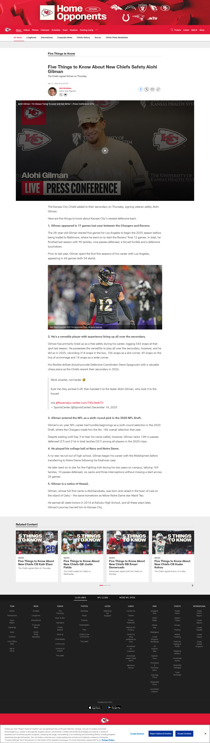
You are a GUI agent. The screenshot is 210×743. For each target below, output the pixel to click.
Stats (12, 632)
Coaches (12, 637)
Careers (131, 615)
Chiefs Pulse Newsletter (36, 634)
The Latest (60, 656)
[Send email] (152, 91)
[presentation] (193, 585)
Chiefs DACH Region (199, 613)
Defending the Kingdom (107, 613)
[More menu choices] (97, 30)
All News (36, 611)
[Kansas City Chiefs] (105, 721)
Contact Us (131, 611)
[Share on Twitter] (146, 91)
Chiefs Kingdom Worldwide (155, 639)
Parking (177, 630)
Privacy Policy (108, 740)
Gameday (84, 611)
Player (84, 615)
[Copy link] (158, 89)
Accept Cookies (184, 733)
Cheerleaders (60, 639)
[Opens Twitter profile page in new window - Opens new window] (61, 94)
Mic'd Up (60, 634)
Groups (177, 625)
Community (60, 644)
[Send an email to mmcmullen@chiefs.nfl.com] (65, 94)
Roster (12, 611)
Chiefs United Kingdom (199, 644)
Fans (84, 630)
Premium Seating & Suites (177, 643)
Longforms (36, 615)
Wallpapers (154, 632)
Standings (12, 627)
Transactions (12, 615)
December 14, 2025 (104, 407)
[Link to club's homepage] (8, 29)
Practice (84, 620)
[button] (105, 150)
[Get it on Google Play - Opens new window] (114, 708)
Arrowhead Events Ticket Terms (131, 658)
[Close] (205, 734)
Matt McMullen (65, 88)
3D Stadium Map (154, 648)
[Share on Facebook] (141, 91)
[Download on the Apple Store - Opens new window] (94, 707)
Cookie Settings (137, 733)
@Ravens (61, 402)
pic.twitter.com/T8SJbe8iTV (86, 402)
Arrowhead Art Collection (131, 648)
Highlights (60, 623)
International (36, 620)
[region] (105, 734)
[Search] (172, 30)
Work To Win (60, 618)
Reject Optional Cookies (160, 733)
